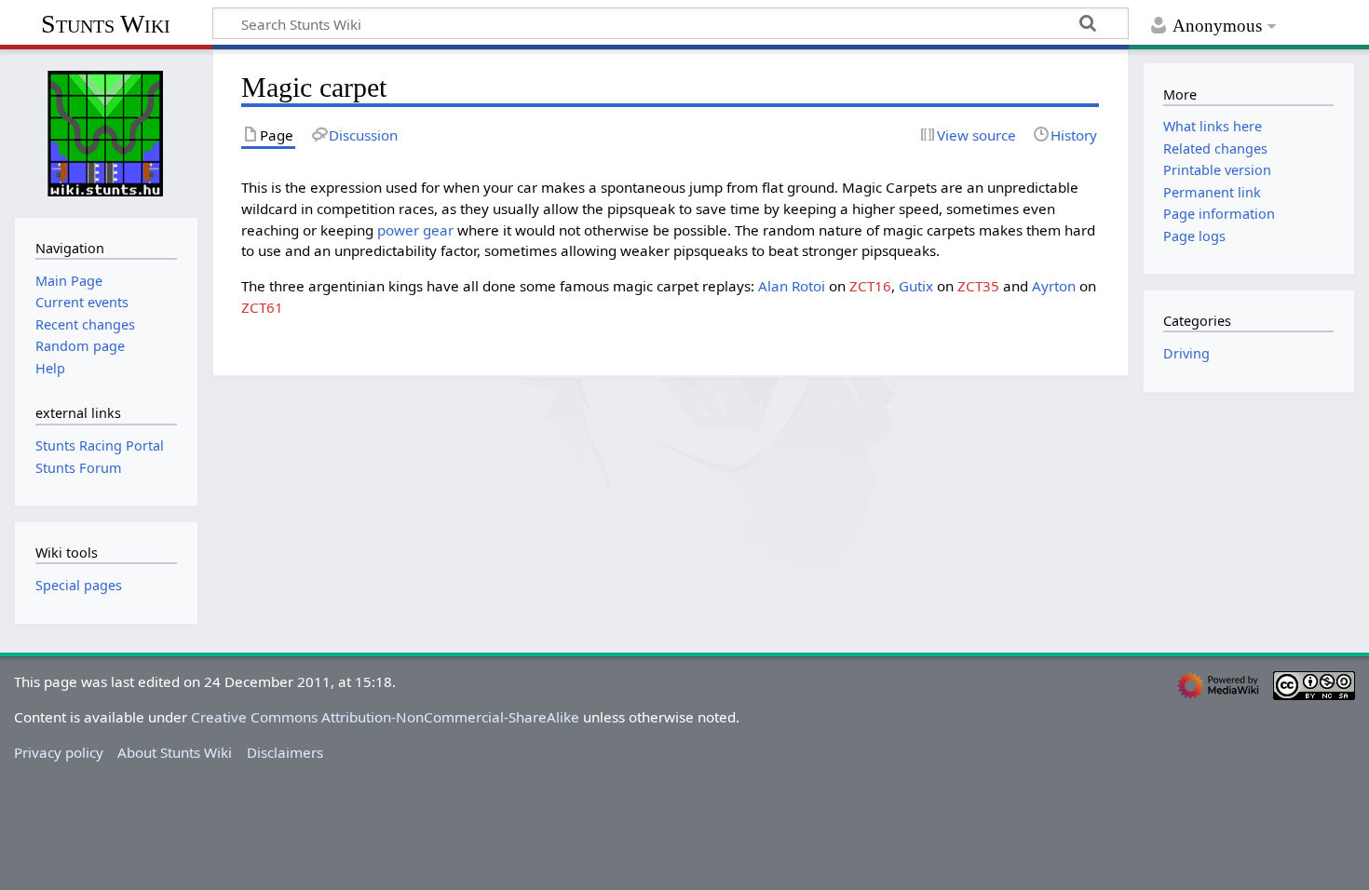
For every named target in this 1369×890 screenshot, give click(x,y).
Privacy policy (58, 752)
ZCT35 (978, 285)
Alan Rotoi (791, 285)
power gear (415, 230)
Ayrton (1054, 285)
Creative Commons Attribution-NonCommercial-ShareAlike (385, 717)
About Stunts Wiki (174, 752)
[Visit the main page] (106, 131)
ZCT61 (262, 307)
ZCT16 (870, 285)
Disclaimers (285, 752)
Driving (1186, 353)
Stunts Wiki (105, 23)
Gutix (916, 285)
